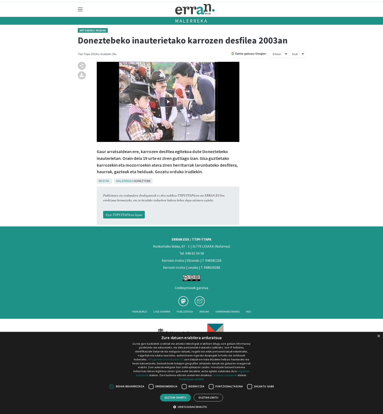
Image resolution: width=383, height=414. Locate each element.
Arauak (204, 311)
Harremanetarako (227, 311)
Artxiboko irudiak (92, 30)
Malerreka (191, 21)
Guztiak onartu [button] (176, 397)
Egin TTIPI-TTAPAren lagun (124, 214)
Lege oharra (162, 311)
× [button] (378, 336)
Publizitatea (185, 311)
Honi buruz (139, 311)
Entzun (277, 54)
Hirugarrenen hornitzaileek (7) (165, 359)
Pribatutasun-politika (191, 379)
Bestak (104, 181)
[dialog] (191, 373)
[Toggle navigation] (80, 9)
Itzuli (295, 54)
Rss (248, 311)
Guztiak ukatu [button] (208, 397)
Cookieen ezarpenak (224, 375)
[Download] (82, 75)
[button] (191, 406)
